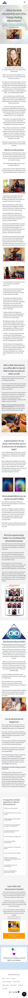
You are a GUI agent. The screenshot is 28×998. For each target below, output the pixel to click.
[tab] (14, 808)
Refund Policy (13, 985)
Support (13, 978)
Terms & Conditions (7, 981)
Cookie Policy (5, 985)
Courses (8, 978)
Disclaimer (20, 985)
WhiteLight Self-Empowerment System (15, 645)
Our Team (4, 988)
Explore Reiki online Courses (14, 935)
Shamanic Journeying (7, 683)
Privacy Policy (16, 981)
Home (3, 978)
